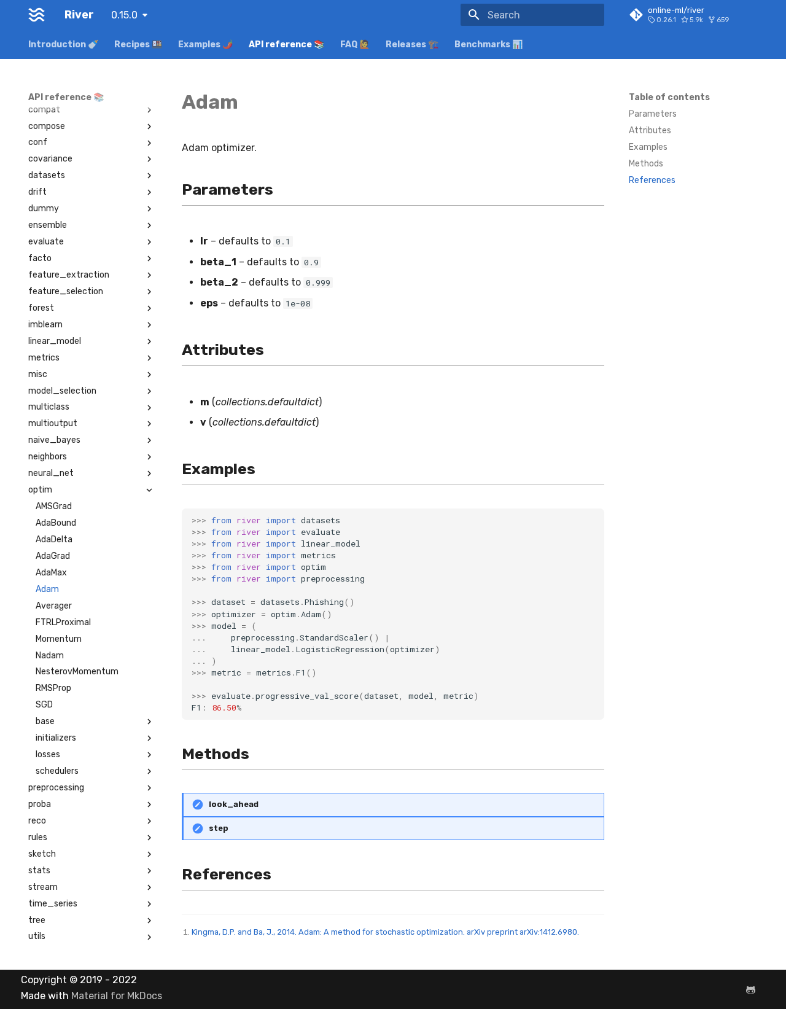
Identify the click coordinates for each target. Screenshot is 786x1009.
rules (37, 837)
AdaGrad (53, 556)
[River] (36, 14)
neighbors (47, 456)
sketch (42, 854)
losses (48, 754)
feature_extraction (68, 275)
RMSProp (53, 688)
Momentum (59, 639)
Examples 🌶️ (205, 44)
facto (40, 258)
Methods (646, 163)
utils (36, 936)
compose (46, 126)
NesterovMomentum (77, 671)
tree (36, 920)
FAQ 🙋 (355, 44)
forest (41, 308)
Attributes (650, 130)
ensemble (47, 225)
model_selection (62, 391)
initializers (56, 738)
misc (37, 374)
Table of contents (669, 97)
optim (40, 490)
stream (43, 887)
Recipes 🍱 (138, 44)
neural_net (51, 473)
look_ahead (234, 804)
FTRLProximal (63, 622)
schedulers (57, 771)
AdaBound (56, 523)
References (652, 180)
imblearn (45, 324)
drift (37, 192)
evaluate (46, 241)
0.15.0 (124, 15)
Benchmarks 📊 (488, 44)
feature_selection (65, 291)
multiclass (48, 407)
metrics (44, 358)
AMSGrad (54, 506)
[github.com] (750, 989)
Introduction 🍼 (63, 44)
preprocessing (56, 787)
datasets (46, 175)
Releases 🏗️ (412, 44)
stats (39, 870)
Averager (54, 606)
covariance (50, 159)
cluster (42, 93)
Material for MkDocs (116, 996)
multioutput (52, 423)
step (218, 828)
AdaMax (51, 572)
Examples (648, 147)
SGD (44, 704)
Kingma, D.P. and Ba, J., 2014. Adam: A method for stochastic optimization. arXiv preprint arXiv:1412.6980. (385, 932)
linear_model (54, 341)
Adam (47, 589)
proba (39, 804)
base (45, 721)
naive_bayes (54, 440)
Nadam (50, 655)
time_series (52, 903)
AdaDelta (54, 539)
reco (37, 821)
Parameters (653, 114)
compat (44, 109)
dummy (43, 208)
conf (37, 142)
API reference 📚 (286, 44)
